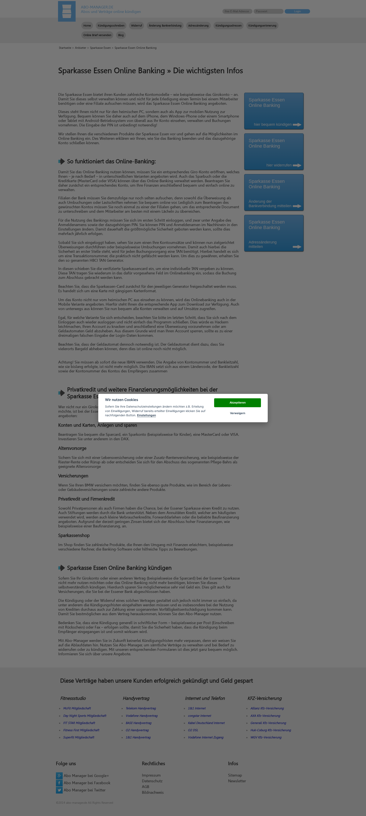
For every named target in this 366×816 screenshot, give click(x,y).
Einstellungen (146, 415)
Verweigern (237, 413)
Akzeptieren (238, 402)
